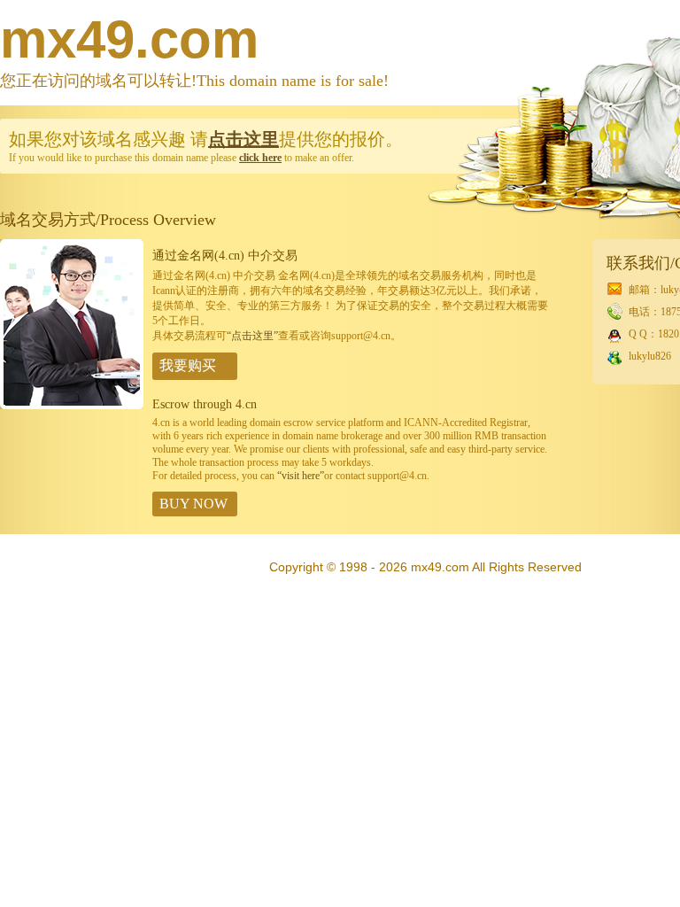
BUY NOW (193, 503)
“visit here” (300, 475)
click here (260, 157)
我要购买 (187, 365)
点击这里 (243, 139)
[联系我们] (71, 405)
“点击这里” (252, 335)
